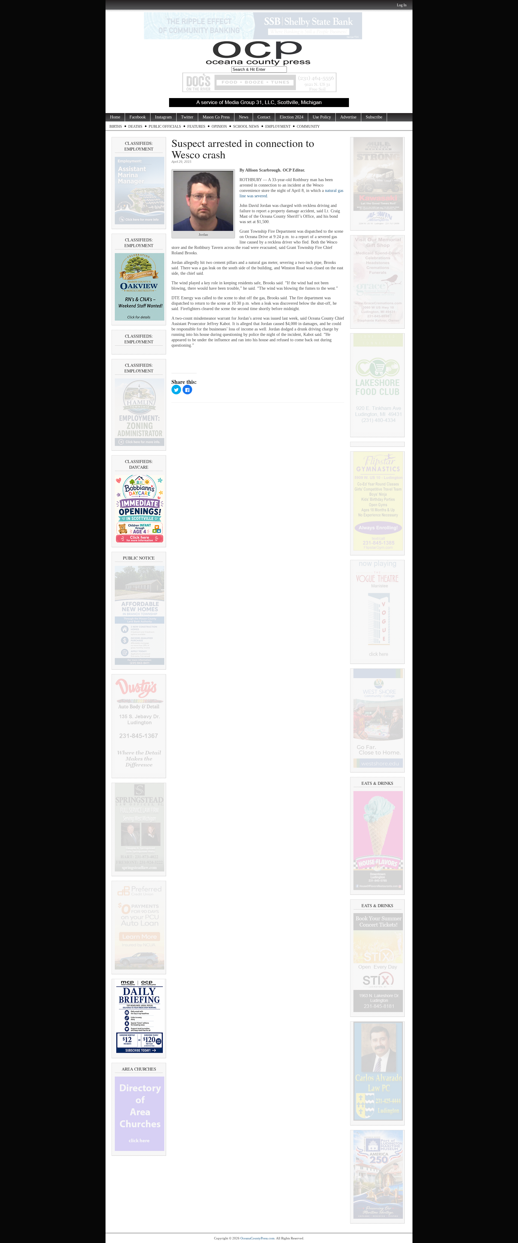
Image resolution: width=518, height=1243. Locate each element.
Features (196, 126)
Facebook (138, 117)
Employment (277, 126)
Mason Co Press (216, 117)
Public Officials (165, 126)
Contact (264, 117)
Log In (401, 5)
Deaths (135, 126)
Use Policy (322, 117)
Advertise (348, 117)
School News (246, 126)
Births (115, 126)
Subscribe (374, 117)
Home (115, 117)
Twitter (187, 117)
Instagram (163, 117)
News (243, 117)
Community (308, 126)
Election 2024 (291, 117)
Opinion (219, 126)
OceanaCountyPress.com (257, 1238)
